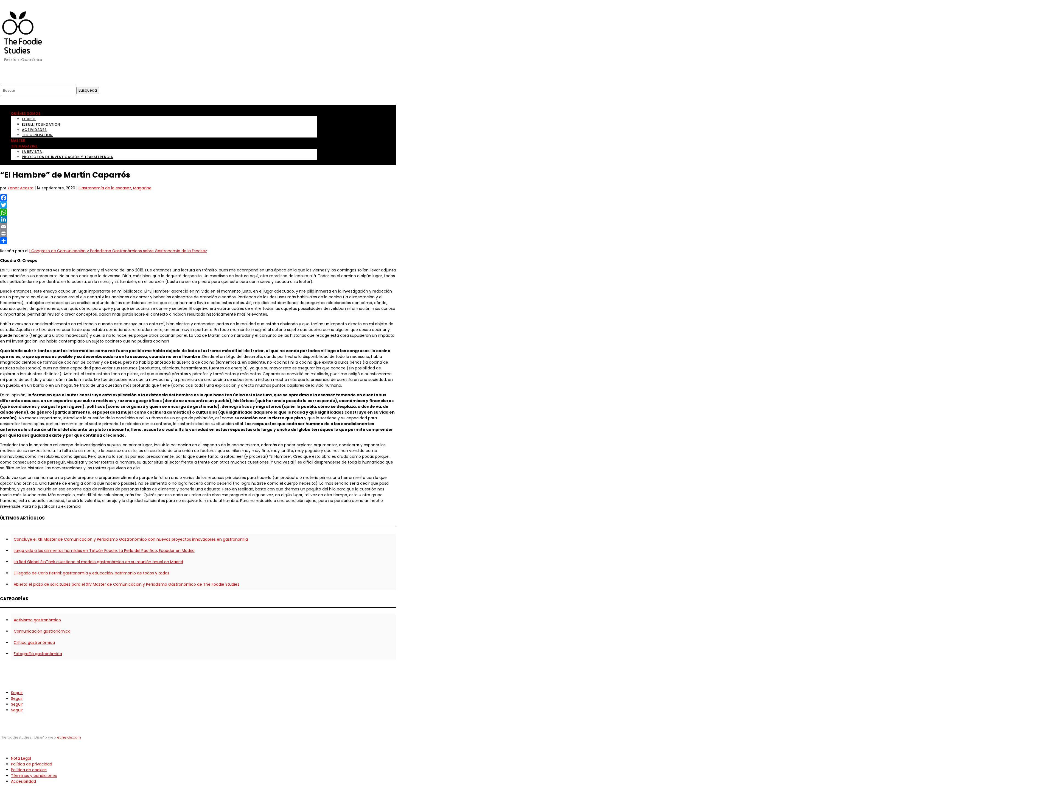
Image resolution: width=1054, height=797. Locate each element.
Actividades (34, 129)
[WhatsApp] (198, 212)
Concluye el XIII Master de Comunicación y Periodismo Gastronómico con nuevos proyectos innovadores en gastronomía (131, 539)
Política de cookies (29, 770)
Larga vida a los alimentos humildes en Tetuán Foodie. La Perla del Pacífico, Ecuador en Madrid (104, 550)
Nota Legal (21, 758)
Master (18, 140)
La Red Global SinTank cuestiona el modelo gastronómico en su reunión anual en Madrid (98, 562)
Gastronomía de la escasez (105, 188)
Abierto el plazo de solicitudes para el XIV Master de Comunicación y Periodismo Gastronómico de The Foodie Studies (126, 584)
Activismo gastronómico (37, 620)
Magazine (142, 188)
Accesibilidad (23, 781)
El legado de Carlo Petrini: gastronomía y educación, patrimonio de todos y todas (91, 573)
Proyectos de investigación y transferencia (67, 157)
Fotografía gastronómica (38, 653)
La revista (32, 151)
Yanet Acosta (20, 188)
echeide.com (69, 737)
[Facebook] (198, 197)
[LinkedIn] (198, 219)
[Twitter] (198, 205)
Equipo (29, 119)
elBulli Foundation (41, 124)
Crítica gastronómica (34, 642)
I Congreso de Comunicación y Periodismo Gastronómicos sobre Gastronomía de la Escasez (118, 251)
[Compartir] (198, 240)
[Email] (198, 226)
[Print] (198, 233)
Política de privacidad (31, 764)
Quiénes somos (26, 113)
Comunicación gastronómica (42, 631)
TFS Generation (37, 135)
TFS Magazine (24, 146)
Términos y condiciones (34, 775)
